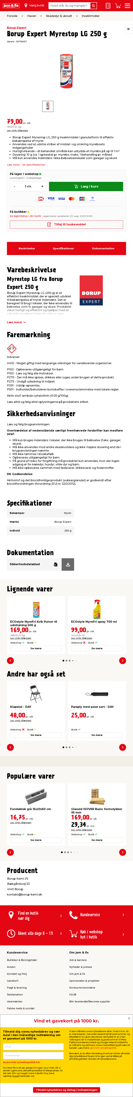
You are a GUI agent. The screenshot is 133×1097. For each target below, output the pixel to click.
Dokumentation (103, 248)
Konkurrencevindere (82, 987)
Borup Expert (16, 27)
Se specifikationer (33, 164)
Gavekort (12, 980)
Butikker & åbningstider (22, 960)
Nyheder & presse (80, 967)
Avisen (11, 967)
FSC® (72, 994)
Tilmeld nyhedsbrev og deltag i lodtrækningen (66, 1089)
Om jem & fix (77, 973)
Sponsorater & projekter (84, 980)
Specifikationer (63, 248)
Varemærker (15, 1001)
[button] (63, 661)
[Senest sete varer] (129, 29)
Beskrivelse (27, 248)
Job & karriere (78, 960)
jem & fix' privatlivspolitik (103, 1048)
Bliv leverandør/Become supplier (89, 1001)
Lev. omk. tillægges (17, 130)
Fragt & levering (17, 987)
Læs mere (13, 164)
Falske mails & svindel (20, 1008)
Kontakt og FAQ (17, 973)
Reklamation (15, 994)
